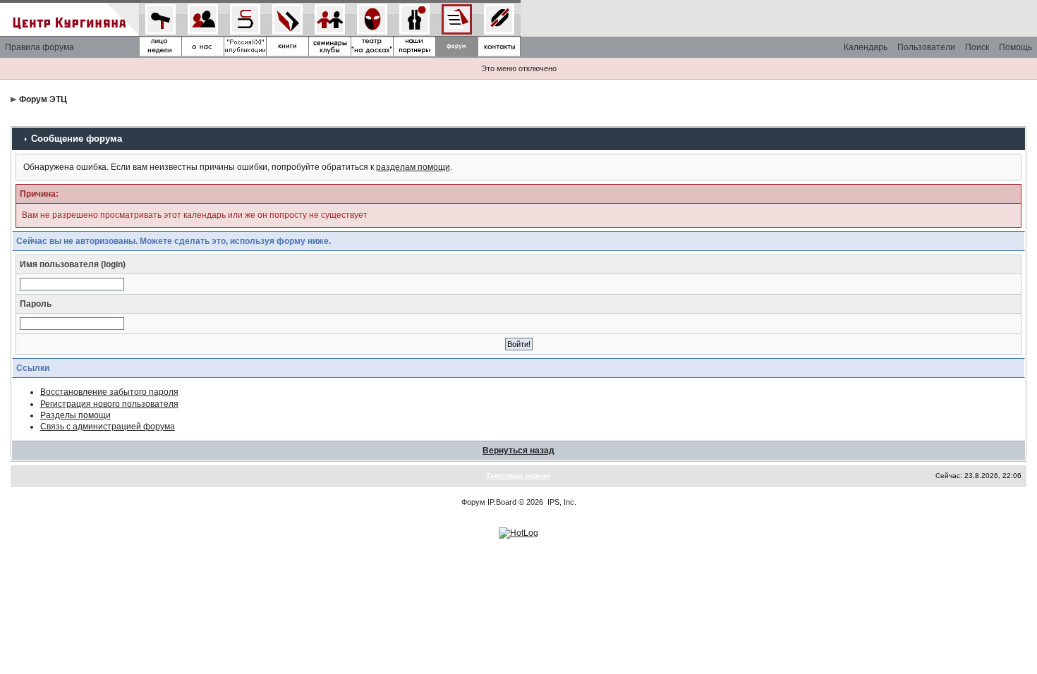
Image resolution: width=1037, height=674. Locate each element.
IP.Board (501, 502)
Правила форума (39, 47)
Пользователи (926, 47)
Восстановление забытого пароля (109, 392)
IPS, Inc (560, 502)
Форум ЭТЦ (43, 99)
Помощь (1015, 47)
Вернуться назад (518, 450)
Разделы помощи (75, 415)
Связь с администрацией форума (107, 426)
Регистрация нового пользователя (109, 404)
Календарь (865, 47)
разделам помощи (413, 167)
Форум (473, 502)
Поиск (977, 47)
